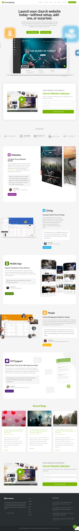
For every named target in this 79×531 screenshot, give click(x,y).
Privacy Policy (41, 528)
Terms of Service (56, 528)
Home (29, 498)
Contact (30, 514)
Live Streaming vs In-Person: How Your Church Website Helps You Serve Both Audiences (38, 431)
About (29, 506)
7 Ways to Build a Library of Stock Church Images (63, 518)
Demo (29, 512)
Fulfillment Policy (48, 528)
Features (30, 501)
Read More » (6, 450)
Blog (29, 509)
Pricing (29, 504)
